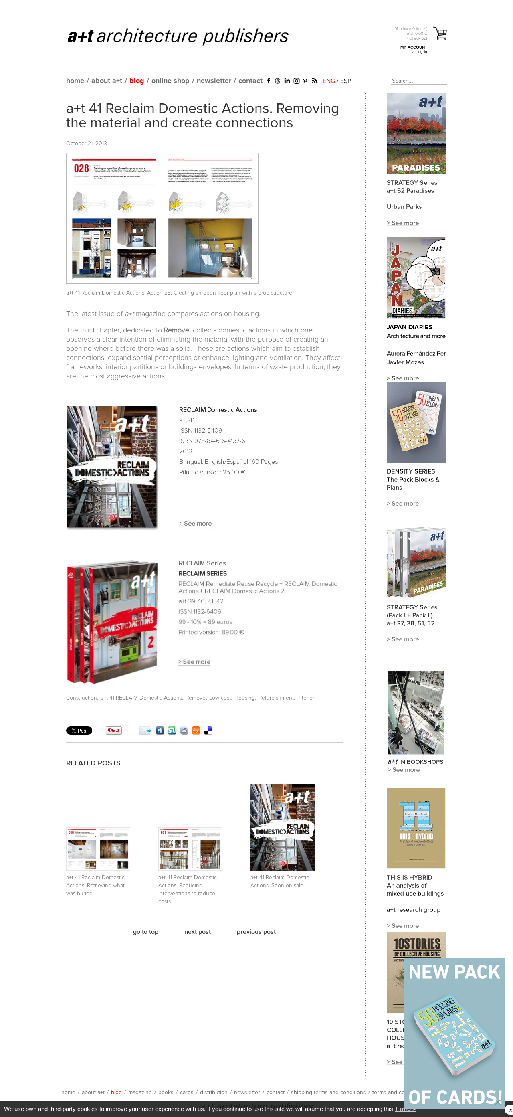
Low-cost (220, 698)
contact (250, 81)
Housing (244, 698)
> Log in (419, 51)
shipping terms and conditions (328, 1092)
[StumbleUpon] (172, 732)
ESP (345, 81)
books (166, 1092)
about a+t (106, 81)
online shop (170, 81)
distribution (214, 1092)
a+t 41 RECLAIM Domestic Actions (141, 698)
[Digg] (160, 732)
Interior (305, 698)
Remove (196, 698)
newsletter (214, 81)
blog (136, 81)
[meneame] (196, 732)
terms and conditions (398, 1092)
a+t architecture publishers (188, 36)
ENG (329, 81)
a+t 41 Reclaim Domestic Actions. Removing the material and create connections (202, 116)
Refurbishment (276, 698)
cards (187, 1092)
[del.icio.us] (208, 732)
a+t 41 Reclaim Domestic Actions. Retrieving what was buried (95, 885)
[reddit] (184, 732)
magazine (140, 1092)
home (75, 81)
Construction (81, 698)
